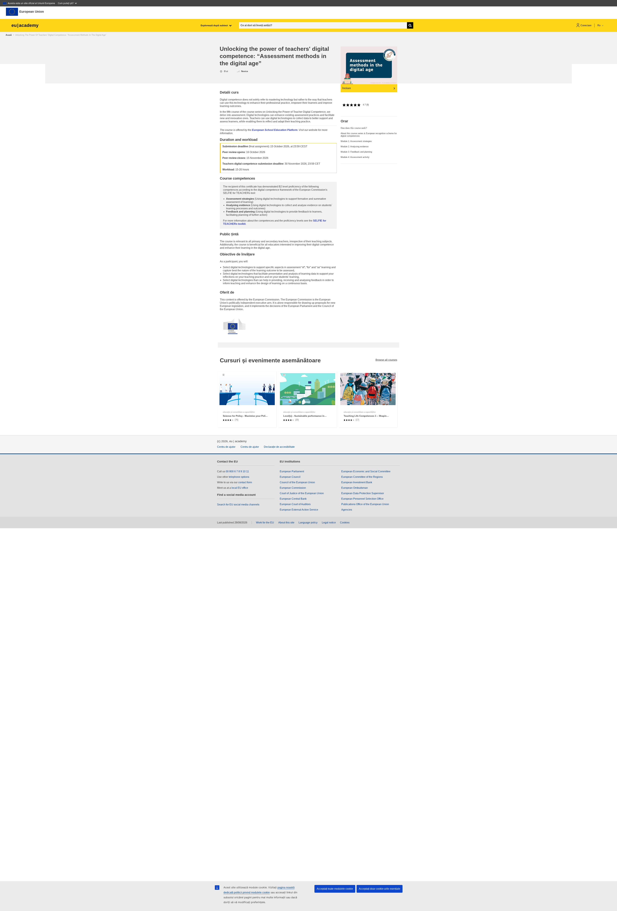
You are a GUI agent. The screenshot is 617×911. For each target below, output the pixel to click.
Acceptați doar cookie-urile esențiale (379, 888)
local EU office (240, 487)
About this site (286, 522)
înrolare (346, 88)
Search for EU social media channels (238, 504)
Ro (599, 25)
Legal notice (329, 522)
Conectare (586, 25)
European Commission (293, 487)
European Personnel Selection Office (362, 498)
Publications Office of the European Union (365, 504)
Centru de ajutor (226, 446)
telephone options (239, 477)
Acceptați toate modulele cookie (335, 888)
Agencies (346, 509)
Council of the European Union (297, 482)
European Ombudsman (354, 487)
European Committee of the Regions (362, 477)
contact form (245, 482)
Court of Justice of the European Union (302, 493)
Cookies (344, 522)
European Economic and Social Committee (365, 471)
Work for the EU (265, 522)
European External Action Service (299, 509)
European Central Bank (293, 498)
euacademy (25, 25)
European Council (290, 477)
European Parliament (292, 471)
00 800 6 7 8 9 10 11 (237, 471)
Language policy (308, 522)
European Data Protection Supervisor (362, 493)
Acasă (9, 35)
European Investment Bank (356, 482)
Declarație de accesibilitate (279, 446)
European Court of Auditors (295, 504)
